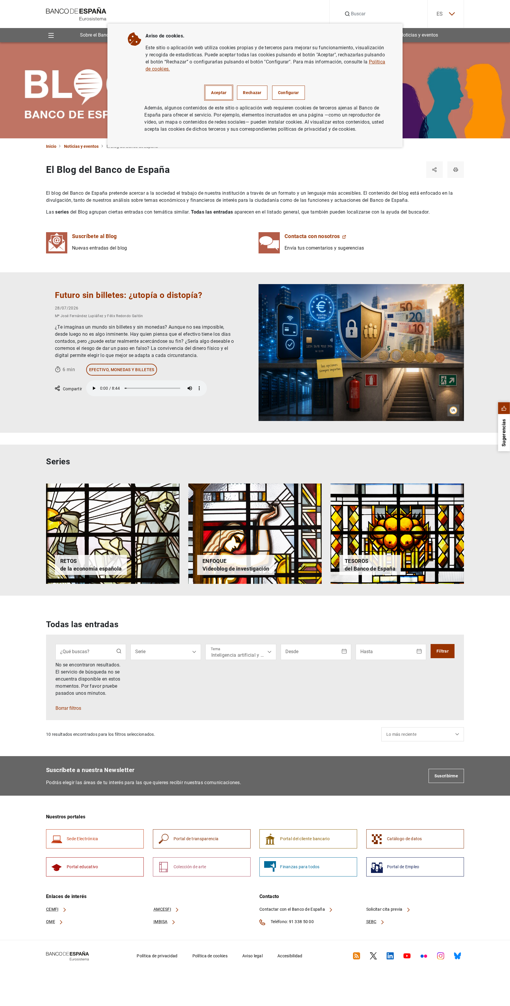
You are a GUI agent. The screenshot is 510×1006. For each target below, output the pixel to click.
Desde (291, 651)
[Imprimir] (455, 169)
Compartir (72, 388)
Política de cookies (210, 955)
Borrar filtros (68, 708)
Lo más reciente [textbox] (401, 734)
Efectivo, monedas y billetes (121, 369)
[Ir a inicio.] (76, 13)
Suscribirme (446, 776)
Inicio (51, 146)
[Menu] (51, 35)
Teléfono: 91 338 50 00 (292, 921)
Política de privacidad (157, 955)
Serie (140, 651)
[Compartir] (434, 169)
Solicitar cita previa (384, 909)
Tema (215, 649)
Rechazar (252, 92)
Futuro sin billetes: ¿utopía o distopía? (128, 295)
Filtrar (443, 651)
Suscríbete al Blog (94, 236)
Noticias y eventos (419, 35)
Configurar (288, 92)
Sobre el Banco (95, 35)
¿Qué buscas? (74, 651)
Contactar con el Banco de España (292, 909)
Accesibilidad (290, 955)
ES (440, 14)
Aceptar (218, 92)
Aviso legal (252, 955)
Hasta (366, 651)
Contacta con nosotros (312, 236)
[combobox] (423, 734)
